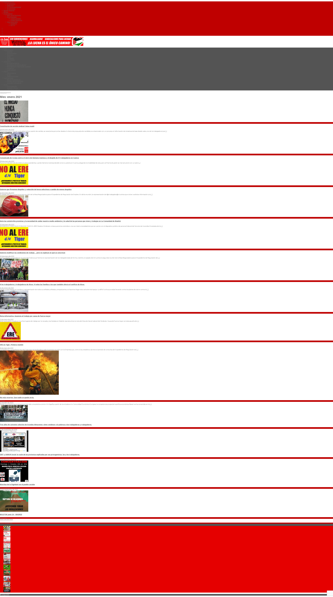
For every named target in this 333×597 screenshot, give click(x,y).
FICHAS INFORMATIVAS (15, 81)
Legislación (7, 61)
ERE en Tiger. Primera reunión (11, 345)
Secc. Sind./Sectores (14, 15)
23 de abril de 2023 (6, 402)
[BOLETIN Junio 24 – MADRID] (14, 511)
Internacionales (12, 22)
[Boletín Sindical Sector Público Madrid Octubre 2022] (6, 592)
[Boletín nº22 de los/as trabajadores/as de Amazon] (6, 586)
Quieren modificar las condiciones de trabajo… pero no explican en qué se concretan (32, 253)
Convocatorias (12, 86)
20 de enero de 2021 (7, 224)
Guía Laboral (11, 70)
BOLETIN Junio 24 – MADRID (11, 515)
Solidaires (13, 23)
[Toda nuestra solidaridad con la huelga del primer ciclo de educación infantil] (6, 530)
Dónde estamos (8, 10)
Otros (5, 84)
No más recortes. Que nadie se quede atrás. (17, 398)
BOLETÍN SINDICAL (13, 80)
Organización (8, 14)
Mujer (9, 75)
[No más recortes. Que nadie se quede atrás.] (29, 394)
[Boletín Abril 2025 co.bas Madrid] (6, 542)
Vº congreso (11, 4)
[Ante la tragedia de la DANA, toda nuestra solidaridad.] (6, 558)
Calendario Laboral (13, 89)
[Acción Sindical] (14, 121)
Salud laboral (11, 73)
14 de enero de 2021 (7, 288)
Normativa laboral (13, 63)
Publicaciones (8, 78)
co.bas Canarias (15, 19)
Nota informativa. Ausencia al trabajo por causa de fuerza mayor (25, 316)
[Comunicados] (14, 153)
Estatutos (10, 5)
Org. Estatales (12, 17)
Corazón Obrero (12, 88)
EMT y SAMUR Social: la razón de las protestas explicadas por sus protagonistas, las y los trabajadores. (40, 455)
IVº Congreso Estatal (14, 7)
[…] (166, 131)
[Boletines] (14, 184)
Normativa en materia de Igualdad (19, 66)
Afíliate (5, 12)
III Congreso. (11, 9)
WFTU (12, 25)
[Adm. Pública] (14, 216)
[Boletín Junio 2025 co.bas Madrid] (6, 536)
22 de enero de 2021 (7, 193)
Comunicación (8, 50)
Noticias (9, 52)
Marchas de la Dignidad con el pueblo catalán (17, 484)
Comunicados (11, 53)
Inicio (5, 48)
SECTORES (11, 60)
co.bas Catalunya (16, 20)
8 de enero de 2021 (6, 348)
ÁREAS (5, 71)
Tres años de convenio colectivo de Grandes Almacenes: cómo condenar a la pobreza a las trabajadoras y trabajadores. (46, 425)
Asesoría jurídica (12, 76)
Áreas (9, 56)
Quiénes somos (8, 2)
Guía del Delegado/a (14, 83)
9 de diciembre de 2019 (8, 459)
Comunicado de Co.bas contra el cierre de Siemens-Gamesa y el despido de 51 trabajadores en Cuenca (39, 158)
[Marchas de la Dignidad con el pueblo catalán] (14, 481)
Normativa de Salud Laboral (16, 65)
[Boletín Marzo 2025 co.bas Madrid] (6, 547)
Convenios (10, 68)
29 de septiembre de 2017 (9, 489)
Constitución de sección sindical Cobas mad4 (17, 126)
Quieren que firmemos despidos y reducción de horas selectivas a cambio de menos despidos (36, 189)
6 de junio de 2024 (6, 519)
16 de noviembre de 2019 (8, 429)
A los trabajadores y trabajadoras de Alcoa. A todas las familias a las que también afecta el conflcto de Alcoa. (42, 284)
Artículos (10, 55)
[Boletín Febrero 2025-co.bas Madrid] (6, 553)
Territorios (10, 58)
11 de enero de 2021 (6, 319)
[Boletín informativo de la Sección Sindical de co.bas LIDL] (6, 564)
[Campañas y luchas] (10, 340)
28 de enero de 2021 (7, 129)
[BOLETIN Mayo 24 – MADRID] (6, 580)
